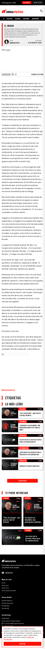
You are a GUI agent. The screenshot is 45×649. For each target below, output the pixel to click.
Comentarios (22, 481)
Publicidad (5, 618)
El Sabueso (6, 606)
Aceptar (22, 644)
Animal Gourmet (7, 603)
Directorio (5, 588)
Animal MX (5, 608)
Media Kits (9, 573)
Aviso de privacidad (9, 591)
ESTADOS (17, 18)
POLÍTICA (9, 18)
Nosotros (5, 585)
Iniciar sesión (38, 2)
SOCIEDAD (26, 18)
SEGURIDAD (35, 18)
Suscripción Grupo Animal (11, 621)
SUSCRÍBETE (26, 2)
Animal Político (7, 601)
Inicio (4, 583)
